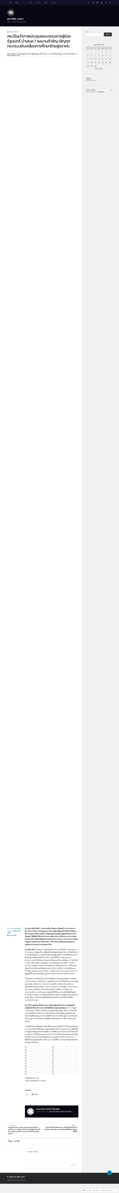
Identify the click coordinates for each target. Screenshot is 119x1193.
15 (99, 59)
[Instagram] (97, 2)
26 (88, 66)
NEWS (17, 2)
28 (95, 66)
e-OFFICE (38, 2)
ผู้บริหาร (10, 32)
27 (91, 66)
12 (88, 59)
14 (95, 59)
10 (106, 55)
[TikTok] (106, 2)
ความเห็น (72, 1165)
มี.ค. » (101, 69)
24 (106, 62)
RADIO (30, 2)
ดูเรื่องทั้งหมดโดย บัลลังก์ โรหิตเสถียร (60, 1111)
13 (91, 59)
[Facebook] (88, 2)
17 (106, 59)
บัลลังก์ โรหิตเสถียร (14, 932)
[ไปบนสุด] (109, 1172)
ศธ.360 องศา (15, 18)
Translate (101, 92)
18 (110, 59)
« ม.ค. (96, 69)
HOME (10, 2)
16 (102, 59)
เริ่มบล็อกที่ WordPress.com (16, 1180)
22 (99, 62)
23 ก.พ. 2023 (16, 928)
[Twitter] (93, 2)
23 (103, 62)
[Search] (110, 2)
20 (92, 62)
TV (23, 2)
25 (110, 62)
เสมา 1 (16, 32)
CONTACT (54, 2)
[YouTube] (101, 2)
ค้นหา (88, 32)
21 (95, 62)
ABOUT (46, 2)
